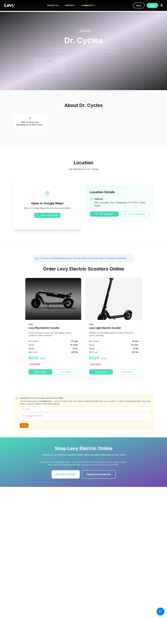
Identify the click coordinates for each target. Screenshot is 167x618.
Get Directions (106, 214)
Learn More (66, 372)
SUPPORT (69, 5)
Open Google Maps (49, 215)
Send (24, 425)
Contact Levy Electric (98, 474)
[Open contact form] (160, 611)
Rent (138, 5)
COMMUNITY (87, 5)
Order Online (40, 372)
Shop (152, 5)
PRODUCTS (52, 5)
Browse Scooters (66, 474)
